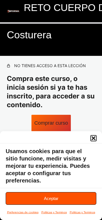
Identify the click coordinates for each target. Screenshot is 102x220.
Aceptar (51, 198)
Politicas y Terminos (54, 212)
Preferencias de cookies (23, 212)
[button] (93, 138)
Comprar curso (51, 123)
